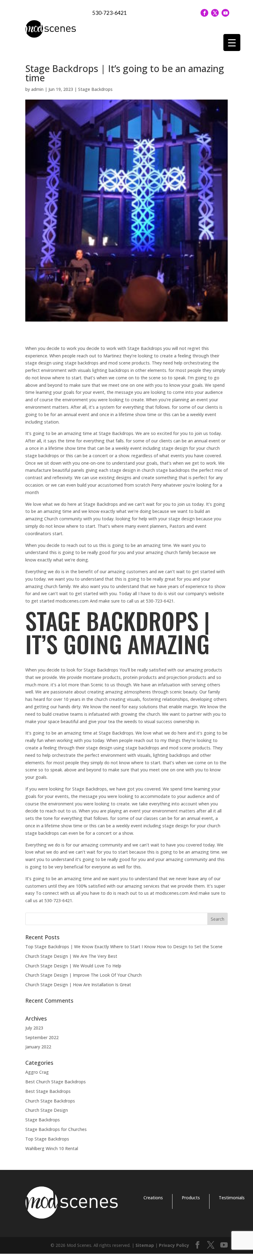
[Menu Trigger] (231, 42)
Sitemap (144, 1245)
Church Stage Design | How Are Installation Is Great (78, 984)
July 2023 (34, 1028)
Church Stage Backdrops (50, 1101)
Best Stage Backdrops (48, 1091)
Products (191, 1198)
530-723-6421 (109, 13)
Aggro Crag (37, 1072)
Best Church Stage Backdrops (55, 1082)
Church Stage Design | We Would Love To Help (73, 966)
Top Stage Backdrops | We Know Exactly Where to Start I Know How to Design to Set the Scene (123, 946)
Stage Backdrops (95, 89)
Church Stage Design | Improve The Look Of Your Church (83, 975)
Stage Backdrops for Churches (56, 1129)
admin (37, 89)
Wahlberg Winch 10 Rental (51, 1148)
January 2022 (38, 1047)
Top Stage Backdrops (47, 1139)
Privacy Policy (174, 1245)
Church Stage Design (46, 1110)
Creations (153, 1198)
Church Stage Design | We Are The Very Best (71, 956)
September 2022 (42, 1037)
